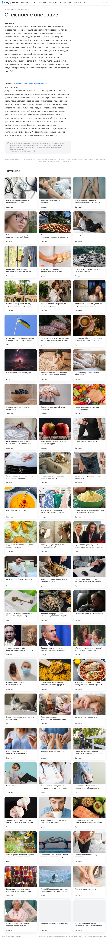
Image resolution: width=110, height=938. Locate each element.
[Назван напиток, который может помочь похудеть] (55, 296)
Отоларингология (23, 9)
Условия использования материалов (58, 936)
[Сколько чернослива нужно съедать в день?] (21, 400)
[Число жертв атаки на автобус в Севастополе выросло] (21, 468)
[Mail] (3, 2)
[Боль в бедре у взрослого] (89, 434)
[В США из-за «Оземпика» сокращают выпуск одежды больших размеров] (55, 503)
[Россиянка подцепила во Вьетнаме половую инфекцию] (21, 262)
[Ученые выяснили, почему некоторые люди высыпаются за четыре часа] (89, 916)
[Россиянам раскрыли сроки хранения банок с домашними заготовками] (21, 882)
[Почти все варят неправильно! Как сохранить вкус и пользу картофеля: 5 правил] (89, 503)
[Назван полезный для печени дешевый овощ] (89, 400)
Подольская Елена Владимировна (30, 84)
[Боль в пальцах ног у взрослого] (55, 744)
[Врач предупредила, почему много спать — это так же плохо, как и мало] (21, 434)
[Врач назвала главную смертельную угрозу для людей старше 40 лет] (89, 813)
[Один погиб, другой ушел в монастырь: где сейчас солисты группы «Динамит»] (89, 537)
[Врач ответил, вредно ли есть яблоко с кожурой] (55, 434)
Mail (3, 936)
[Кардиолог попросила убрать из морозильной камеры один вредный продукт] (89, 296)
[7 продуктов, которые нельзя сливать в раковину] (55, 468)
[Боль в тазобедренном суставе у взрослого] (89, 468)
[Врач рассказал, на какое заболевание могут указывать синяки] (89, 193)
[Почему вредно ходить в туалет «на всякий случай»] (55, 537)
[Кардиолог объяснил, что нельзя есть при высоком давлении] (89, 331)
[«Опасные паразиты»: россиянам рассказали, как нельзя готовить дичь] (55, 331)
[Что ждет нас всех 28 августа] (21, 365)
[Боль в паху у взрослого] (21, 778)
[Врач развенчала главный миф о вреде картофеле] (55, 572)
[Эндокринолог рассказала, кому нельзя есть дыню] (21, 537)
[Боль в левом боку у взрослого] (21, 572)
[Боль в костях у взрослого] (89, 710)
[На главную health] (11, 2)
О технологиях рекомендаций (92, 936)
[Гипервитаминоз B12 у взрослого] (89, 606)
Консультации (9, 9)
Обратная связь (76, 936)
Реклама (18, 936)
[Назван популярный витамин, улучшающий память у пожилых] (21, 296)
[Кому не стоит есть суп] (21, 503)
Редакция (42, 936)
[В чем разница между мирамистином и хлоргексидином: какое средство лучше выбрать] (21, 675)
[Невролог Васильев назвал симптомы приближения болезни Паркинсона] (89, 744)
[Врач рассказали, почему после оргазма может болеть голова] (55, 365)
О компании (10, 936)
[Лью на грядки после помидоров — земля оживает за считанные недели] (21, 847)
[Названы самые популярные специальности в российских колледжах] (55, 778)
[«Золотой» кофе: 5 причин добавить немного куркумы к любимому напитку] (55, 675)
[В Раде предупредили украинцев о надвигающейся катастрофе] (21, 331)
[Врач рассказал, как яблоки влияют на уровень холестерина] (55, 227)
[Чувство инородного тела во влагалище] (89, 365)
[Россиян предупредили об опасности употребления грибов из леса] (55, 606)
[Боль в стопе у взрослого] (89, 882)
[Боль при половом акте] (89, 227)
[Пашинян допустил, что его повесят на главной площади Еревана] (55, 641)
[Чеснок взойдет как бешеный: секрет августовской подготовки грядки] (21, 813)
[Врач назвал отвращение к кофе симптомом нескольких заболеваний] (55, 813)
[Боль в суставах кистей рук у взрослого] (55, 400)
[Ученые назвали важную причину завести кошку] (21, 710)
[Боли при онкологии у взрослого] (55, 916)
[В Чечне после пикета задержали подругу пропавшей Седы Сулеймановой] (21, 227)
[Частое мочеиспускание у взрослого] (89, 847)
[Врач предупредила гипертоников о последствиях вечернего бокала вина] (55, 710)
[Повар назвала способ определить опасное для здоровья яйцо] (55, 262)
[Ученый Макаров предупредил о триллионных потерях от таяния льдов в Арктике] (55, 882)
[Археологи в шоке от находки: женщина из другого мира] (21, 606)
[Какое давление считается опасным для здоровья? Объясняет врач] (21, 193)
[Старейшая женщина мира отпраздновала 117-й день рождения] (21, 916)
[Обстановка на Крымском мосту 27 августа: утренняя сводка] (55, 847)
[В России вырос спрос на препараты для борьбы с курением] (21, 744)
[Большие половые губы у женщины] (55, 193)
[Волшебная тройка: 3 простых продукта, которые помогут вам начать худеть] (89, 675)
